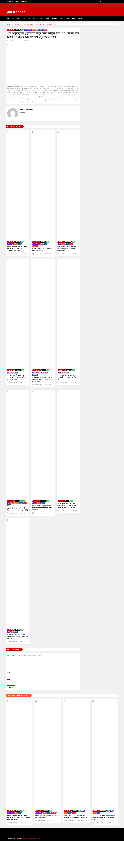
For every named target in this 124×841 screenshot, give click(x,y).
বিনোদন (47, 18)
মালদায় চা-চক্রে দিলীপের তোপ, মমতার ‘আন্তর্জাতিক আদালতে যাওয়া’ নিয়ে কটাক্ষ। (67, 377)
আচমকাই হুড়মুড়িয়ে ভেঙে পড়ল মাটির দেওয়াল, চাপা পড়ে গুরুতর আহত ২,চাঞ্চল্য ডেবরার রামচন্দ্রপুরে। (17, 248)
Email (8, 679)
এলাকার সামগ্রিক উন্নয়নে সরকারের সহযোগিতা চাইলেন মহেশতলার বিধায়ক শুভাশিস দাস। (42, 508)
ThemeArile (37, 838)
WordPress (25, 838)
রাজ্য (13, 18)
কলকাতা (19, 18)
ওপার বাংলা (35, 18)
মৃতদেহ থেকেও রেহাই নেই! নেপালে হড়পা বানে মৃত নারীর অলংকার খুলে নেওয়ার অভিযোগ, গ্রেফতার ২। (66, 506)
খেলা (42, 18)
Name (8, 672)
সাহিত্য (67, 18)
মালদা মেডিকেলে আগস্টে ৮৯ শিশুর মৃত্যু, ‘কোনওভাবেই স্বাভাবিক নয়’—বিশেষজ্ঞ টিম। (67, 248)
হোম (8, 18)
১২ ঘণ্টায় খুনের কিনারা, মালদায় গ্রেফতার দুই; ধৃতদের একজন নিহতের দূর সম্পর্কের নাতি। (17, 377)
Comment (9, 659)
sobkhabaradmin (13, 41)
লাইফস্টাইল (55, 18)
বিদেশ (29, 18)
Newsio (30, 838)
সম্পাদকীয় (80, 18)
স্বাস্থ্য (61, 18)
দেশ (24, 18)
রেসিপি (73, 18)
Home (8, 24)
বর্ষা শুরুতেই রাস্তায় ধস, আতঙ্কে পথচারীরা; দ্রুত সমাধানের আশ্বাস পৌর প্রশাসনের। (17, 636)
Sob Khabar (15, 11)
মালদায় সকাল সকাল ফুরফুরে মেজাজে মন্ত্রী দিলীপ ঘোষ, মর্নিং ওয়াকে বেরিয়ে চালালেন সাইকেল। (42, 379)
